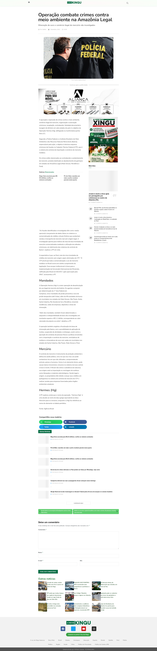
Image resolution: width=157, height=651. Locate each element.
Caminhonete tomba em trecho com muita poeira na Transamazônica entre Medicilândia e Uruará (105, 238)
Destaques (77, 640)
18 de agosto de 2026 (57, 472)
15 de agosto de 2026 (57, 494)
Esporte (95, 640)
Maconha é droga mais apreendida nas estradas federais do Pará (53, 606)
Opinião (110, 640)
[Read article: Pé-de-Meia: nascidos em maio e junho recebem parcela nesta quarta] (43, 451)
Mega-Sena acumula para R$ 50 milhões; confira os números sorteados (72, 459)
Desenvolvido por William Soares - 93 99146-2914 (78, 649)
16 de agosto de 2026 (57, 483)
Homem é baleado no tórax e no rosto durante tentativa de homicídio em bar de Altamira (105, 228)
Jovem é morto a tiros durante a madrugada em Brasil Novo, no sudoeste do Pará (105, 219)
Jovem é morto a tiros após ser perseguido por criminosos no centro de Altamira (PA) (99, 197)
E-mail (40, 560)
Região (58, 644)
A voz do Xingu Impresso (37, 640)
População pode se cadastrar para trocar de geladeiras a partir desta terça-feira (108, 595)
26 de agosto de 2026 (57, 450)
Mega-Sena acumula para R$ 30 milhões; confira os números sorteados (48, 178)
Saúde (65, 644)
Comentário (42, 530)
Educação (86, 640)
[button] (29, 2)
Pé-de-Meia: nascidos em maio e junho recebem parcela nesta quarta (72, 178)
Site (81, 560)
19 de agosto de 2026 (57, 461)
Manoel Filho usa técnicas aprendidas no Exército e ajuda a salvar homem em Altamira (105, 209)
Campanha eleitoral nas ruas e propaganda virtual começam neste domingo (73, 481)
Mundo (103, 640)
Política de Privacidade (84, 644)
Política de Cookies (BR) (102, 644)
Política (50, 644)
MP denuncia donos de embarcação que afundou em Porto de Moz (108, 584)
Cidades (67, 640)
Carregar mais (78, 503)
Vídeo (73, 644)
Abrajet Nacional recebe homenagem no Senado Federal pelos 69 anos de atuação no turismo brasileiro (82, 492)
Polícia (125, 640)
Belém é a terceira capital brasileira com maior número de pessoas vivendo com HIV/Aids (95, 511)
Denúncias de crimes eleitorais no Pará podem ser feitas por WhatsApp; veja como (75, 470)
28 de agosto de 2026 (57, 439)
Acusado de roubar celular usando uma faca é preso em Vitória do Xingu (54, 584)
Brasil (60, 640)
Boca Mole (51, 640)
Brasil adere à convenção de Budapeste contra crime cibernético (56, 511)
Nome (40, 552)
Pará (118, 640)
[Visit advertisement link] (61, 206)
